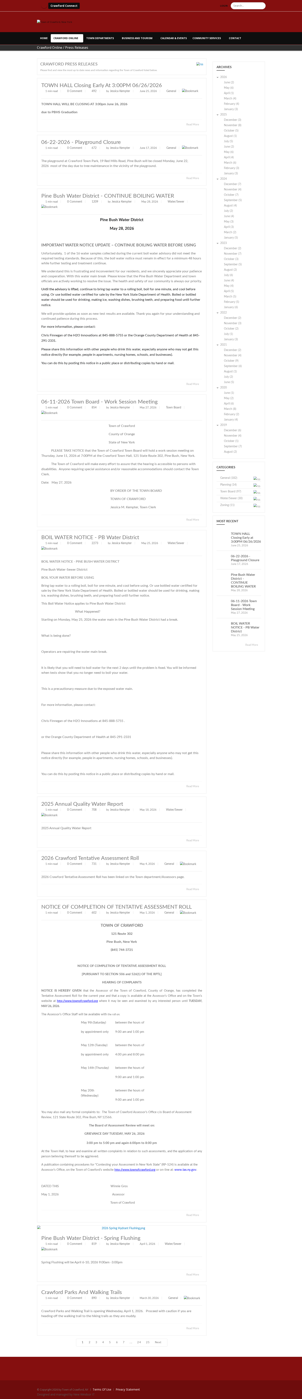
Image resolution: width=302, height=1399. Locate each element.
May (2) (229, 398)
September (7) (233, 446)
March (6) (230, 162)
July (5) (228, 141)
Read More (193, 124)
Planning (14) (228, 484)
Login (224, 5)
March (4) (230, 98)
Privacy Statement (128, 1389)
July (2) (228, 211)
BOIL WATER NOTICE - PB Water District (90, 537)
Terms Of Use (102, 1389)
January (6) (231, 307)
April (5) (229, 291)
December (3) (232, 120)
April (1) (229, 93)
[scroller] (295, 1394)
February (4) (231, 104)
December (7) (232, 184)
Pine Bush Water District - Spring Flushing (91, 1238)
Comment (76, 91)
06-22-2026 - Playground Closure (81, 142)
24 (139, 1342)
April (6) (229, 403)
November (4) (232, 189)
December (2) (232, 248)
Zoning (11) (227, 505)
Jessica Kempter (120, 91)
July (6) (228, 275)
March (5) (230, 296)
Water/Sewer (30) (231, 498)
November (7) (232, 253)
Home (44, 38)
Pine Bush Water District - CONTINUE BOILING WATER (107, 196)
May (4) (229, 285)
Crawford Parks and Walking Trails (81, 1292)
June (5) (229, 382)
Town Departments (100, 38)
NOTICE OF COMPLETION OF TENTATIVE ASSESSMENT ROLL (116, 907)
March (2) (230, 232)
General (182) (228, 478)
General (171, 91)
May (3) (229, 221)
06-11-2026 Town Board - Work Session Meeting (99, 402)
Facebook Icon (44, 5)
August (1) (230, 136)
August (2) (230, 269)
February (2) (231, 414)
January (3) (231, 109)
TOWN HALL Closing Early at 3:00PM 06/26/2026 (101, 85)
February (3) (231, 168)
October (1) (231, 441)
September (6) (233, 366)
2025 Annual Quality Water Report (82, 804)
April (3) (229, 227)
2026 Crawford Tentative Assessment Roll (90, 858)
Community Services (206, 38)
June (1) (229, 393)
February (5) (231, 302)
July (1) (228, 334)
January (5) (231, 237)
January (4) (231, 419)
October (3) (231, 259)
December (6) (232, 430)
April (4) (229, 157)
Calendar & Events (173, 38)
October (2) (231, 328)
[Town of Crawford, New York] (54, 21)
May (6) (229, 87)
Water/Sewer (176, 201)
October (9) (231, 360)
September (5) (233, 200)
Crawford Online (65, 38)
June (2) (229, 82)
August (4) (230, 205)
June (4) (229, 216)
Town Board (173, 407)
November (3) (232, 323)
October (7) (231, 195)
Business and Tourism (137, 38)
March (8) (230, 409)
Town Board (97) (230, 491)
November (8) (232, 125)
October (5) (231, 130)
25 (148, 1342)
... (131, 1342)
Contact (235, 38)
